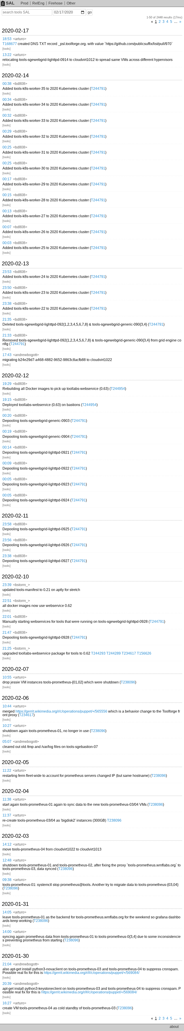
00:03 (6, 243)
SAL (10, 3)
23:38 (6, 303)
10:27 (6, 726)
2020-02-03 (15, 836)
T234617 (129, 653)
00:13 (6, 211)
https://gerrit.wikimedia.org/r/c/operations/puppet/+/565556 (61, 711)
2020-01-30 (15, 956)
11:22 (6, 770)
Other (71, 3)
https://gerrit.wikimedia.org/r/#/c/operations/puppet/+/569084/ (91, 973)
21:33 (6, 335)
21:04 (6, 964)
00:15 (6, 195)
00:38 (6, 84)
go (90, 12)
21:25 (6, 648)
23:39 (6, 585)
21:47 (6, 632)
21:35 (6, 319)
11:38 (6, 799)
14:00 (6, 932)
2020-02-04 (15, 791)
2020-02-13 (15, 263)
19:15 (6, 400)
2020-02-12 (15, 375)
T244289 (113, 653)
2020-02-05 (15, 762)
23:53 (6, 272)
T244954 (118, 389)
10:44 (6, 706)
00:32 (6, 115)
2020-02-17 (15, 30)
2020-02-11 (15, 516)
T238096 (128, 682)
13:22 (6, 55)
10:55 (6, 677)
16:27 (6, 1003)
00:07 (6, 227)
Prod (24, 3)
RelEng (38, 3)
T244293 (98, 653)
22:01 (6, 617)
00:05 (6, 479)
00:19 (6, 431)
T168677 (9, 44)
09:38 (6, 880)
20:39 (6, 984)
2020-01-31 (15, 904)
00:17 (6, 179)
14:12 (6, 844)
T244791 (98, 88)
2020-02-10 (15, 576)
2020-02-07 (15, 669)
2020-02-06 (15, 698)
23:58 (6, 524)
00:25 (6, 147)
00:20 (6, 415)
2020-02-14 (15, 75)
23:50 (6, 288)
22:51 (6, 601)
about (174, 1027)
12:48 (6, 860)
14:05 (6, 912)
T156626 (144, 653)
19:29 (6, 384)
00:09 (6, 463)
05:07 (6, 741)
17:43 (6, 355)
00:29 (6, 131)
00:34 (6, 99)
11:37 (6, 815)
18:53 (6, 39)
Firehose (55, 3)
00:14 (6, 447)
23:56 (6, 540)
